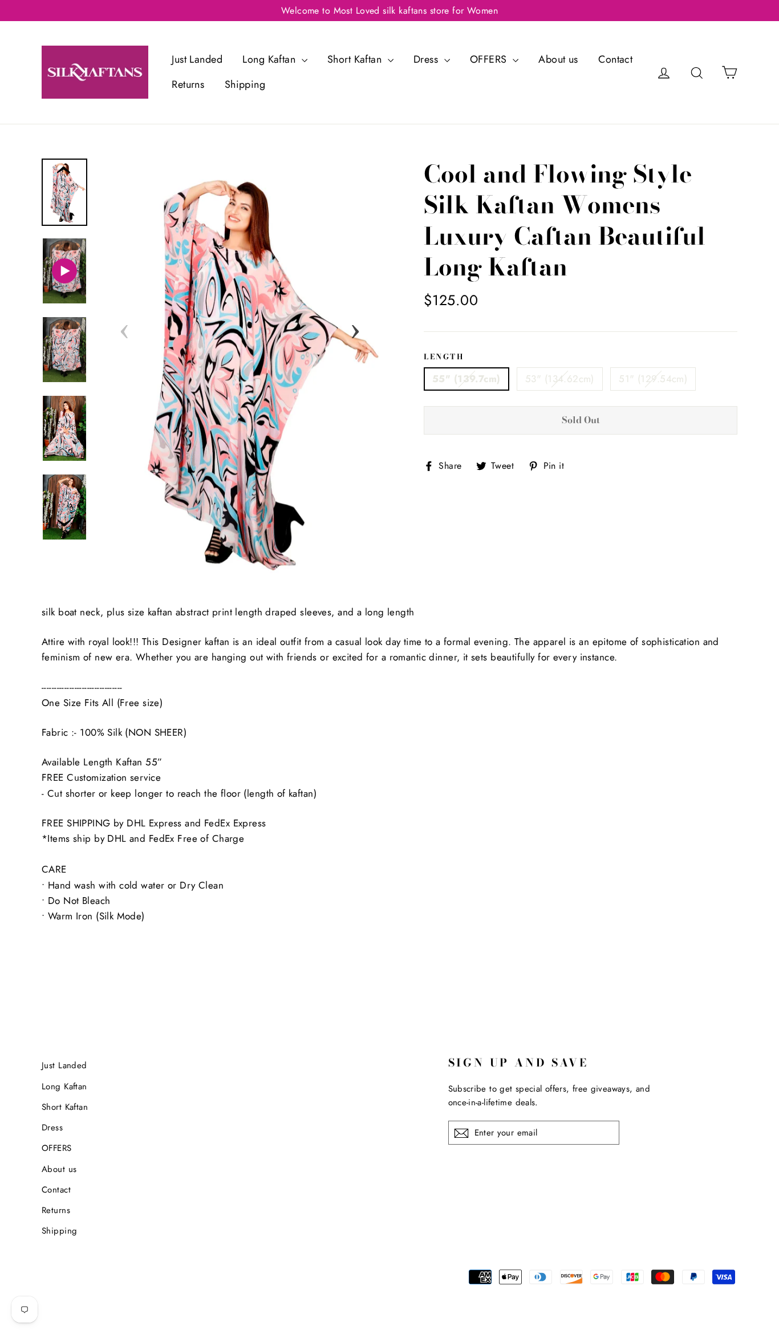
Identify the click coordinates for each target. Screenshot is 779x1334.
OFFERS (490, 59)
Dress (427, 59)
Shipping (245, 84)
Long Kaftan (270, 59)
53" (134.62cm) (559, 379)
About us (558, 59)
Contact (615, 59)
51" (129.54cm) (653, 379)
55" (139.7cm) (466, 379)
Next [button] (355, 328)
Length (444, 357)
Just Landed (197, 59)
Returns (188, 84)
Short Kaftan (356, 59)
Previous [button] (124, 328)
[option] (240, 370)
